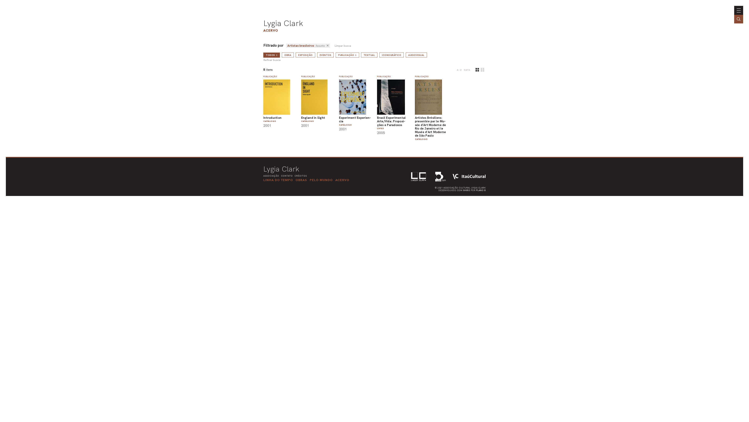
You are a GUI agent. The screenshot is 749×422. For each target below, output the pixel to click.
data (467, 70)
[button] (321, 180)
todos (271, 55)
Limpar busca (343, 45)
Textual (369, 55)
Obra (287, 55)
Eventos (325, 55)
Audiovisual (416, 55)
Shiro (466, 190)
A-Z (459, 70)
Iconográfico (391, 55)
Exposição (305, 55)
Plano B (481, 190)
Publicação (347, 55)
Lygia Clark (283, 23)
